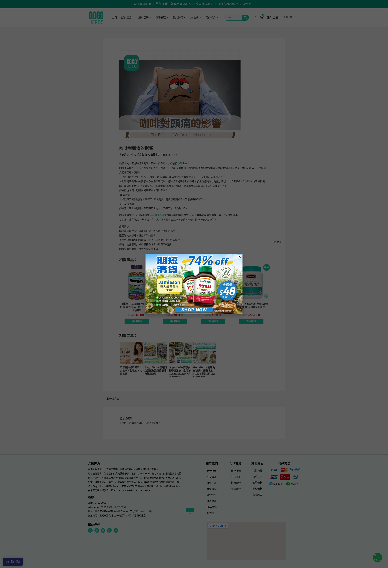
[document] (194, 284)
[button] (239, 256)
